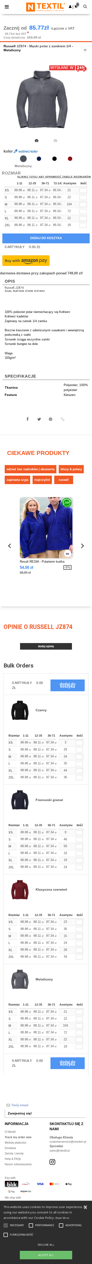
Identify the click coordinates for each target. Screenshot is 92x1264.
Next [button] (85, 102)
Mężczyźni (42, 480)
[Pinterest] (50, 419)
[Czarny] (54, 158)
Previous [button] (10, 102)
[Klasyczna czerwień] (70, 158)
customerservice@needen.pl (68, 1141)
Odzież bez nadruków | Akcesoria (30, 469)
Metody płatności (15, 1142)
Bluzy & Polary (71, 469)
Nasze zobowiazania (18, 1164)
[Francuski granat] (39, 158)
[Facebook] (27, 419)
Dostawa (10, 1148)
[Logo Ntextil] (45, 7)
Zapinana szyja (17, 480)
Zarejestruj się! (20, 1113)
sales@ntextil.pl (60, 1150)
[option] (46, 99)
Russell (10, 46)
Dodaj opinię (46, 646)
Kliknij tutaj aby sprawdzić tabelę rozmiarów (54, 177)
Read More (62, 1218)
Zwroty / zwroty (14, 1153)
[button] (70, 6)
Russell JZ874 (14, 287)
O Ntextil (10, 1132)
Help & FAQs (13, 1159)
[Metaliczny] (23, 158)
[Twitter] (39, 419)
